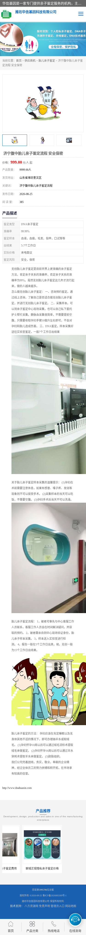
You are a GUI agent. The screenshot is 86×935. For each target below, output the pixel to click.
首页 (19, 60)
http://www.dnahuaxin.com (17, 788)
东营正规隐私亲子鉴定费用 (63, 868)
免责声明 (44, 906)
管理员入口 (57, 906)
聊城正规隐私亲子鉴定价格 (22, 868)
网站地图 (70, 906)
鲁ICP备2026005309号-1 (55, 895)
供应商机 (30, 60)
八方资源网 (31, 906)
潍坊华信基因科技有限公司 (35, 901)
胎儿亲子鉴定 (47, 60)
